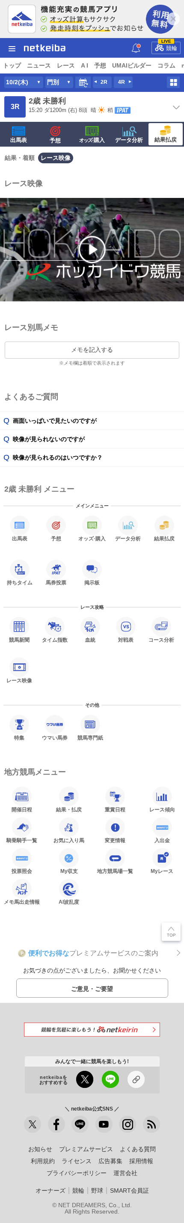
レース (66, 65)
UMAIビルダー (131, 65)
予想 (100, 65)
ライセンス (77, 1161)
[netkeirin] (92, 1030)
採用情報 (141, 1161)
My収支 (69, 871)
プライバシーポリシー (77, 1173)
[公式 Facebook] (56, 1124)
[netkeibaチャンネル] (104, 1124)
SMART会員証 (129, 1191)
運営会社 (125, 1173)
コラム (166, 65)
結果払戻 (165, 139)
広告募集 (110, 1161)
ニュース (39, 65)
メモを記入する (92, 349)
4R (121, 82)
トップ (12, 65)
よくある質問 (138, 1149)
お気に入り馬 (68, 840)
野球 (97, 1191)
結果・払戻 (69, 809)
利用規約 (43, 1161)
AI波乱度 (69, 902)
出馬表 (18, 140)
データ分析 (129, 140)
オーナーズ (50, 1191)
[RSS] (151, 1124)
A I (84, 65)
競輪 (169, 46)
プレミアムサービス (86, 1149)
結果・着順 (20, 157)
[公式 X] (32, 1124)
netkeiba (44, 48)
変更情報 (115, 840)
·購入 (92, 140)
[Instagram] (127, 1124)
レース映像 (56, 157)
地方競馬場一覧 (115, 871)
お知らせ (40, 1149)
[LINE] (80, 1124)
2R (104, 82)
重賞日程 (115, 809)
